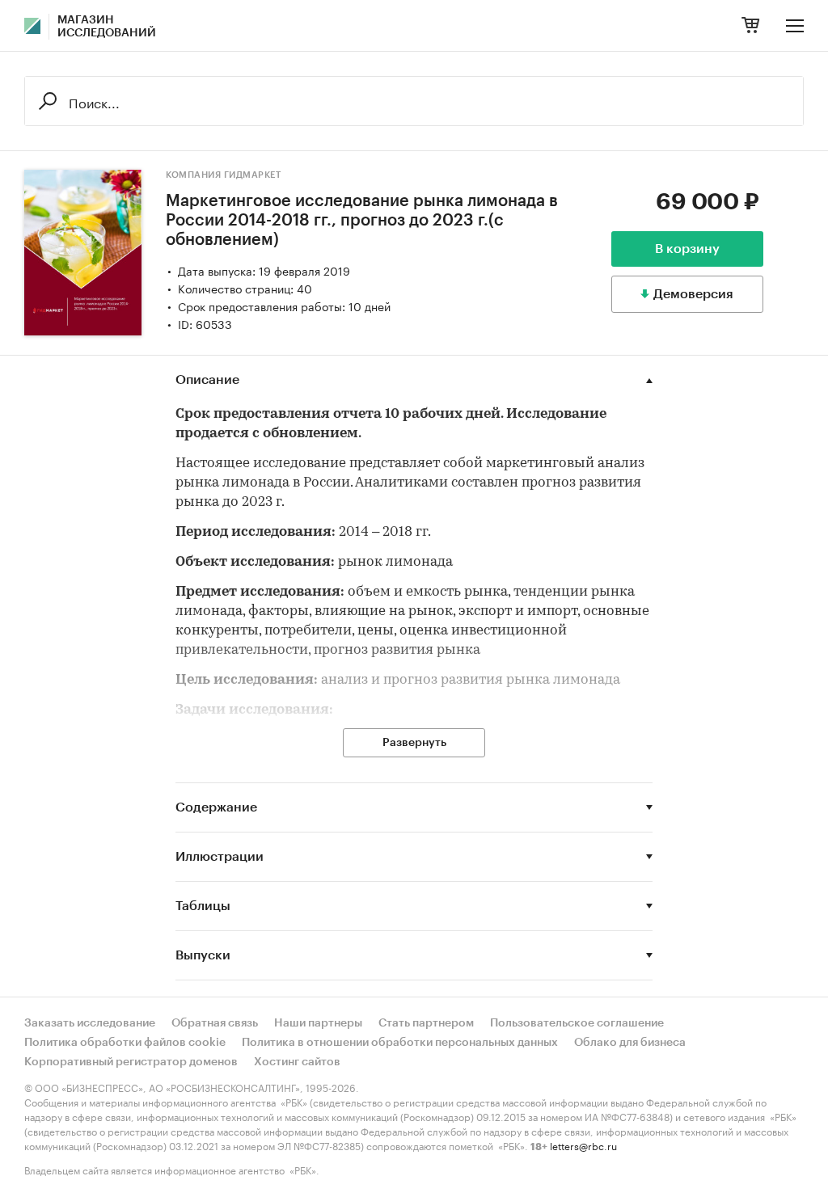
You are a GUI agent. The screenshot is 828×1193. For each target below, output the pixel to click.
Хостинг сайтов (297, 1062)
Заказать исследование (89, 1023)
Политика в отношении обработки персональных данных (400, 1042)
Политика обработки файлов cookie (125, 1042)
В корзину (687, 248)
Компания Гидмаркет (223, 175)
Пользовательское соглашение (577, 1023)
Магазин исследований (106, 27)
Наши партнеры (318, 1023)
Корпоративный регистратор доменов (131, 1062)
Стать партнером (426, 1023)
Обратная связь (214, 1023)
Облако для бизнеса (630, 1042)
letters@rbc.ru (583, 1145)
